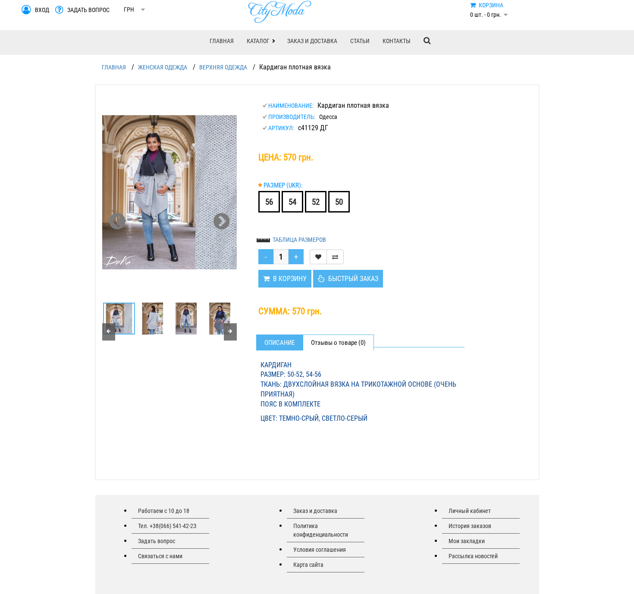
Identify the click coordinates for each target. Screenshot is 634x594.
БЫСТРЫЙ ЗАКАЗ (351, 279)
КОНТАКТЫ (397, 41)
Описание (279, 343)
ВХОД (42, 9)
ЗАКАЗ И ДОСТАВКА (312, 41)
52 (316, 202)
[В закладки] (318, 257)
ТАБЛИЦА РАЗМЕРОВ (299, 239)
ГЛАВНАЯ (222, 41)
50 (339, 202)
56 (269, 202)
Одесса (328, 116)
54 (292, 202)
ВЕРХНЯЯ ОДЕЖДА (223, 67)
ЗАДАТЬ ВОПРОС (88, 9)
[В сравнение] (335, 257)
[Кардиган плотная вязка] (169, 192)
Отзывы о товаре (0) (338, 343)
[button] (260, 41)
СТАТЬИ (360, 41)
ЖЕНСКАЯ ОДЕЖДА (162, 67)
